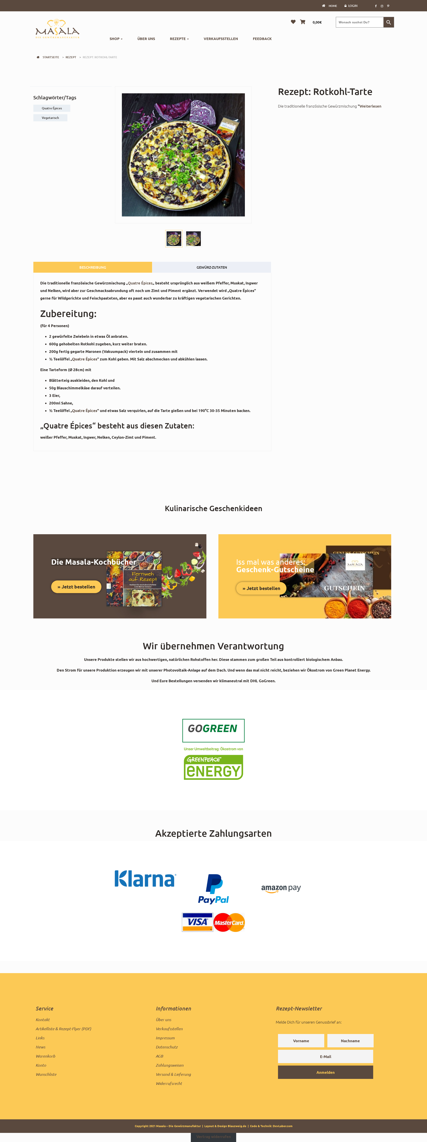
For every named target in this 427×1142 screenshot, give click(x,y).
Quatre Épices (140, 283)
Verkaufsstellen (221, 38)
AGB (159, 1056)
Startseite (51, 57)
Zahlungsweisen (169, 1065)
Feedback (262, 38)
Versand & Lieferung (173, 1074)
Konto (41, 1065)
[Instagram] (382, 6)
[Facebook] (375, 6)
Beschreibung (92, 267)
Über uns (146, 38)
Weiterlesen (370, 106)
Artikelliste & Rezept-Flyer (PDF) (63, 1028)
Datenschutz (166, 1046)
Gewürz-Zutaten (212, 267)
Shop (115, 38)
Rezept (71, 57)
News (40, 1046)
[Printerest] (388, 6)
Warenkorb (45, 1056)
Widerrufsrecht (169, 1083)
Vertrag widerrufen (213, 1136)
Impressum (165, 1037)
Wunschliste (46, 1074)
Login (352, 6)
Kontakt (43, 1019)
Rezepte (178, 38)
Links (40, 1037)
